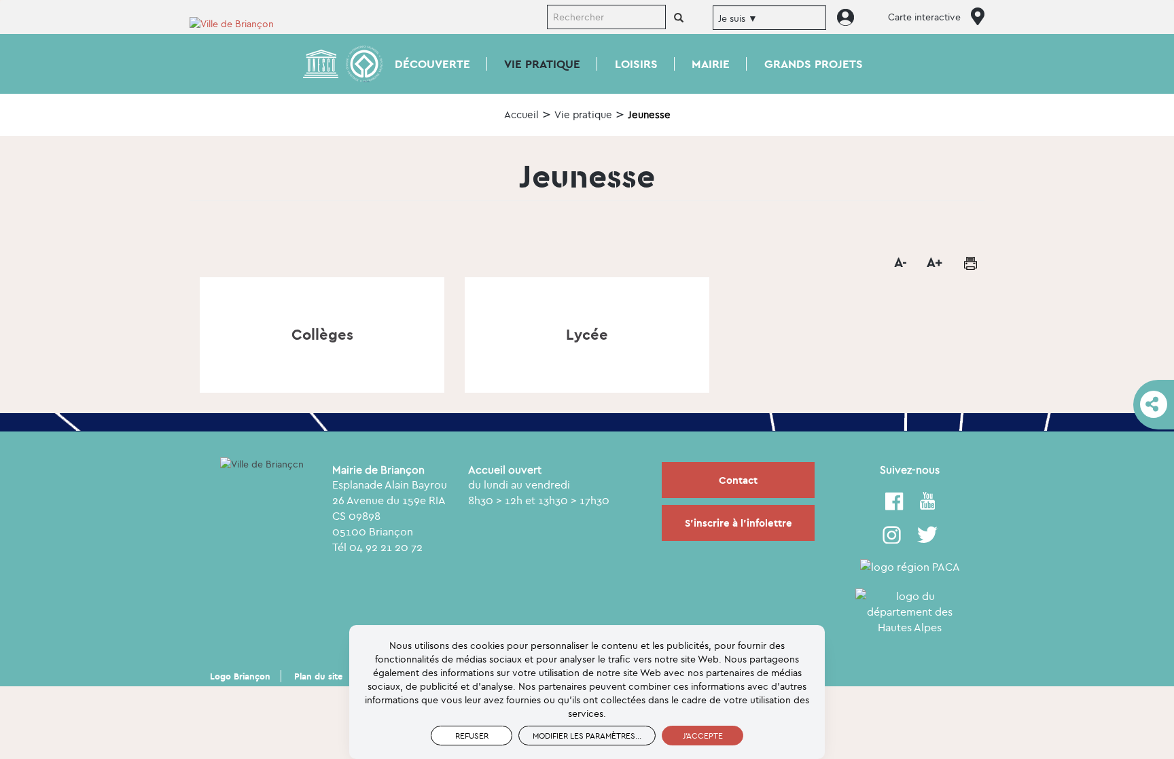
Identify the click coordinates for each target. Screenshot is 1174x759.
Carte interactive (924, 17)
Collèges (322, 334)
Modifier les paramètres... (587, 735)
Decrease (899, 263)
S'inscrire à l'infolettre (738, 522)
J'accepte (703, 735)
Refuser (471, 735)
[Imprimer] (970, 263)
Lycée (587, 334)
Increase (933, 263)
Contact (738, 480)
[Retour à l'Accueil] (240, 23)
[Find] (678, 18)
